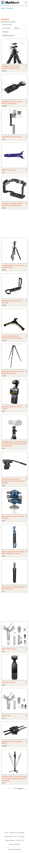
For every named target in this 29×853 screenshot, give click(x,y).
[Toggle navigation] (26, 2)
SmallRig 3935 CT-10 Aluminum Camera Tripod (13, 266)
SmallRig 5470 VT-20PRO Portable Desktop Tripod (11, 67)
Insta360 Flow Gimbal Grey (12, 137)
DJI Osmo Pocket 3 (9, 682)
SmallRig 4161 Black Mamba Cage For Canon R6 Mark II (12, 204)
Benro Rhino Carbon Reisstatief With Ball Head (13, 588)
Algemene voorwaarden (17, 833)
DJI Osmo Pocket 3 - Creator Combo (12, 407)
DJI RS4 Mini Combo (9, 649)
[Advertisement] (14, 223)
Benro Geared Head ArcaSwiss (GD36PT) (13, 517)
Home (3, 8)
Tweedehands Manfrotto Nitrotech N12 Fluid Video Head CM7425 (13, 481)
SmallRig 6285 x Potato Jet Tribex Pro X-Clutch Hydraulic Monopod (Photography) (14, 444)
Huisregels (21, 836)
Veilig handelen (10, 840)
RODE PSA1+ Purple (9, 170)
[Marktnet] (10, 3)
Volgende (21, 788)
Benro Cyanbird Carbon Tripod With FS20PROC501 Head (13, 552)
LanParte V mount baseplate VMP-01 (12, 742)
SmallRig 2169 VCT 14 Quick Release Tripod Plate (12, 102)
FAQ (15, 836)
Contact (18, 840)
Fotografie (10, 8)
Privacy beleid (9, 836)
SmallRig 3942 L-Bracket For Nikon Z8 (12, 302)
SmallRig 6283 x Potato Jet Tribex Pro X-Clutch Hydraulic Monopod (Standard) (14, 779)
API (23, 840)
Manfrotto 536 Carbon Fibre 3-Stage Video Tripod (13, 372)
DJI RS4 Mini (6, 715)
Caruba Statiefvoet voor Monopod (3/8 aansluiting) (11, 337)
